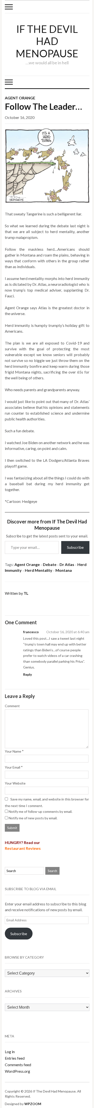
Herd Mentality (38, 570)
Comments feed (18, 1064)
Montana (63, 570)
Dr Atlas (67, 564)
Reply (27, 674)
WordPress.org (17, 1071)
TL (26, 593)
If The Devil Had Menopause (47, 41)
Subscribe (75, 547)
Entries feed (15, 1058)
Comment (12, 706)
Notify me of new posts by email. (33, 818)
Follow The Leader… (43, 106)
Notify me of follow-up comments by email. (40, 811)
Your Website (15, 783)
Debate (49, 564)
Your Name (13, 751)
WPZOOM (32, 1104)
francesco (31, 632)
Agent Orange (20, 97)
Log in (10, 1051)
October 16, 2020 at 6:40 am (67, 632)
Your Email (12, 767)
